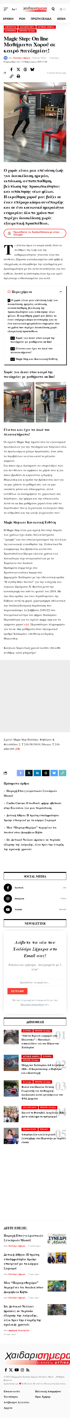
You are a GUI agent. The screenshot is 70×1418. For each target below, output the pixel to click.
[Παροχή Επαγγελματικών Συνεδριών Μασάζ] (57, 1238)
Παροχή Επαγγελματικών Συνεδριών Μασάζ (23, 1237)
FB (18, 749)
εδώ (26, 624)
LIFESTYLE (10, 27)
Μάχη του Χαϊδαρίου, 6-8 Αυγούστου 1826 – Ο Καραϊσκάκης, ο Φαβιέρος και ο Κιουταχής (42, 1069)
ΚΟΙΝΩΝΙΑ (10, 30)
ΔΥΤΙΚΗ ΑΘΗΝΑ (46, 27)
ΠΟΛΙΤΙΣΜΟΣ (30, 1107)
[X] (11, 1370)
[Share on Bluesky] (32, 69)
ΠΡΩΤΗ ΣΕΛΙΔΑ (27, 30)
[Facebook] (35, 888)
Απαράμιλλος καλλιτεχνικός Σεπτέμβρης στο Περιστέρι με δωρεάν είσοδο (43, 1138)
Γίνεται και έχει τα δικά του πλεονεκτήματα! (31, 350)
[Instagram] (35, 898)
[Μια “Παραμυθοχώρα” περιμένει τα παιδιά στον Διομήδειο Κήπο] (57, 1286)
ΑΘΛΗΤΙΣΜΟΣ (27, 27)
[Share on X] (18, 69)
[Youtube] (35, 909)
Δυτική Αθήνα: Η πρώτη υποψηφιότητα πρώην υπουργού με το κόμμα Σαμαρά (21, 1261)
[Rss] (28, 1370)
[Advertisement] (35, 696)
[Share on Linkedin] (37, 773)
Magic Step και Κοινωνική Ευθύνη (36, 359)
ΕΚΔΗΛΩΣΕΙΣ (30, 1129)
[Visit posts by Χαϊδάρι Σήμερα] (5, 58)
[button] (7, 9)
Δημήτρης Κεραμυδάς (19, 1330)
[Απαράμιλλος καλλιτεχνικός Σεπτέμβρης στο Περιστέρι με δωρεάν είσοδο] (11, 1136)
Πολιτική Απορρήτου (32, 1004)
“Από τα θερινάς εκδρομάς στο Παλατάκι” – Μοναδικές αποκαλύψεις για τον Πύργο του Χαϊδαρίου (40, 1041)
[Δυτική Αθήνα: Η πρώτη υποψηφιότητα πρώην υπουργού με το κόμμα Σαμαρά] (57, 1257)
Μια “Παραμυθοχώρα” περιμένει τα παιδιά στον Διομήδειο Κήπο (23, 1287)
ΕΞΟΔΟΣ (44, 1129)
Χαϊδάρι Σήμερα (21, 57)
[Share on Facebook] (11, 69)
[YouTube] (17, 1370)
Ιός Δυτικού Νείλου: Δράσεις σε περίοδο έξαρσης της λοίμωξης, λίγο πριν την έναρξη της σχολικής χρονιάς (33, 844)
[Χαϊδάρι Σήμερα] (35, 9)
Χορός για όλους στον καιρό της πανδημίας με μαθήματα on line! (32, 340)
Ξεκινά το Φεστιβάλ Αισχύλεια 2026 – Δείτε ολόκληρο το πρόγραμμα (43, 1114)
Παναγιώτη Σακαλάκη (54, 1383)
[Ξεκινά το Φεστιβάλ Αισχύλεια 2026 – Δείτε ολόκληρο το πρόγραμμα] (11, 1114)
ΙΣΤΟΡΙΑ (27, 1030)
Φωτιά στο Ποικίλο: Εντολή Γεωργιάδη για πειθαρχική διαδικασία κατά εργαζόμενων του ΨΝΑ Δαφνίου (42, 1092)
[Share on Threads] (25, 69)
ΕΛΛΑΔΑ (27, 1081)
